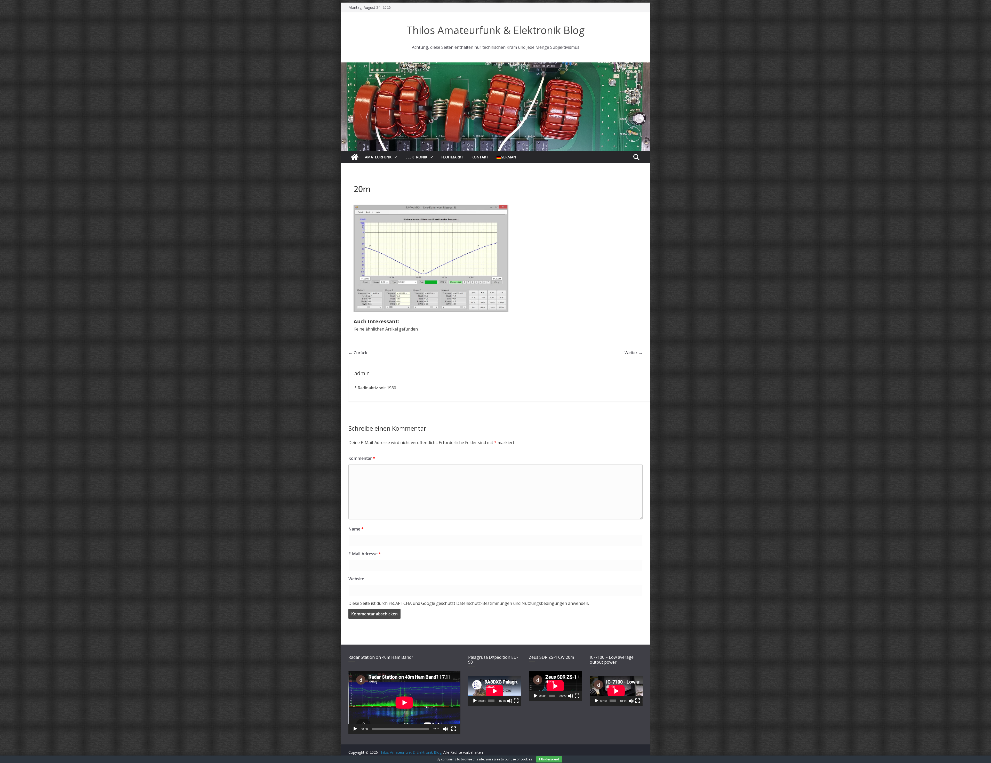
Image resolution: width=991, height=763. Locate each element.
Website (356, 579)
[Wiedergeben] (355, 729)
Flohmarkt (452, 157)
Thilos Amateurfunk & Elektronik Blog (496, 30)
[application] (404, 702)
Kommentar (361, 458)
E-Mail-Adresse (364, 554)
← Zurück (357, 353)
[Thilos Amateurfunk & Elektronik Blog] (495, 65)
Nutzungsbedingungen (544, 603)
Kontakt (479, 157)
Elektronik (416, 157)
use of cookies (521, 759)
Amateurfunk (378, 157)
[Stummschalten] (445, 729)
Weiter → (634, 353)
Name (356, 529)
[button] (394, 157)
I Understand (549, 759)
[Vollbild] (453, 729)
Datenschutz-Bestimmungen (484, 603)
